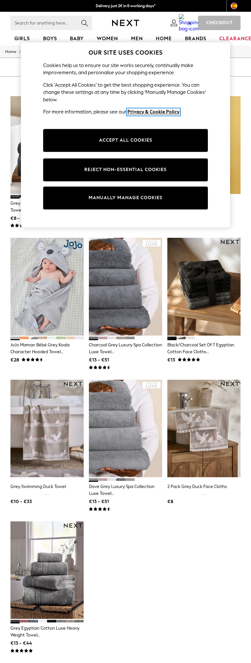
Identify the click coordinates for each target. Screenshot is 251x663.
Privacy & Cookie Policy (153, 112)
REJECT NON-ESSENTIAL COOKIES (125, 169)
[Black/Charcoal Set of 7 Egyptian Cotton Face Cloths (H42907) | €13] (204, 287)
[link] (174, 23)
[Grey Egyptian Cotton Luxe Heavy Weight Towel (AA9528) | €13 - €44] (47, 570)
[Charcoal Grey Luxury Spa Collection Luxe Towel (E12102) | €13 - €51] (125, 287)
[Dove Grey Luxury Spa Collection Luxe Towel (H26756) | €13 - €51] (125, 429)
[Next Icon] (125, 23)
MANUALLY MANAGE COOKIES (125, 198)
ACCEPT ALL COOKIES (125, 140)
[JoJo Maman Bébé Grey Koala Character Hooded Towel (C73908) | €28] (47, 287)
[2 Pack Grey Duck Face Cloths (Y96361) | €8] (204, 429)
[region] (125, 134)
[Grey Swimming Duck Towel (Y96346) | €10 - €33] (47, 429)
